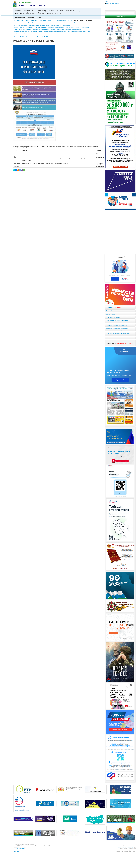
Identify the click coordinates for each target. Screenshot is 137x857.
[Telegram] (20, 170)
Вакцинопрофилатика (31, 20)
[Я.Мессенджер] (14, 170)
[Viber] (22, 170)
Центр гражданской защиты (54, 13)
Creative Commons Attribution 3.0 (126, 847)
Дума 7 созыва (42, 10)
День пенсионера (18, 20)
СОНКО (16, 13)
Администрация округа (29, 10)
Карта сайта (16, 851)
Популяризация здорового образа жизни (79, 31)
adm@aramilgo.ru (21, 848)
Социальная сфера (19, 17)
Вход (107, 1)
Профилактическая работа (21, 33)
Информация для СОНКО (34, 17)
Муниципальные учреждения (68, 12)
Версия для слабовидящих (112, 3)
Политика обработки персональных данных (23, 855)
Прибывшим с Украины (46, 20)
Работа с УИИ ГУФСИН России (44, 36)
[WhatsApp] (24, 170)
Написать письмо (120, 16)
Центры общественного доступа (63, 20)
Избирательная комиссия (51, 12)
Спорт (22, 13)
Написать (115, 279)
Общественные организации (86, 12)
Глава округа (17, 10)
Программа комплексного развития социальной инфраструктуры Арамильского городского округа (40, 31)
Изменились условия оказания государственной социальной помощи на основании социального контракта (42, 25)
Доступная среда (36, 22)
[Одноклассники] (18, 170)
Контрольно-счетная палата (55, 10)
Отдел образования (70, 10)
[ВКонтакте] (16, 170)
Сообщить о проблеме (120, 380)
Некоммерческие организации (22, 22)
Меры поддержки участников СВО (35, 13)
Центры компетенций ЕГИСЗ (51, 22)
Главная (16, 36)
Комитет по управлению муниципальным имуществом (28, 12)
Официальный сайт (25, 2)
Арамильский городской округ (32, 5)
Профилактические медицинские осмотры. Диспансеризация (78, 22)
